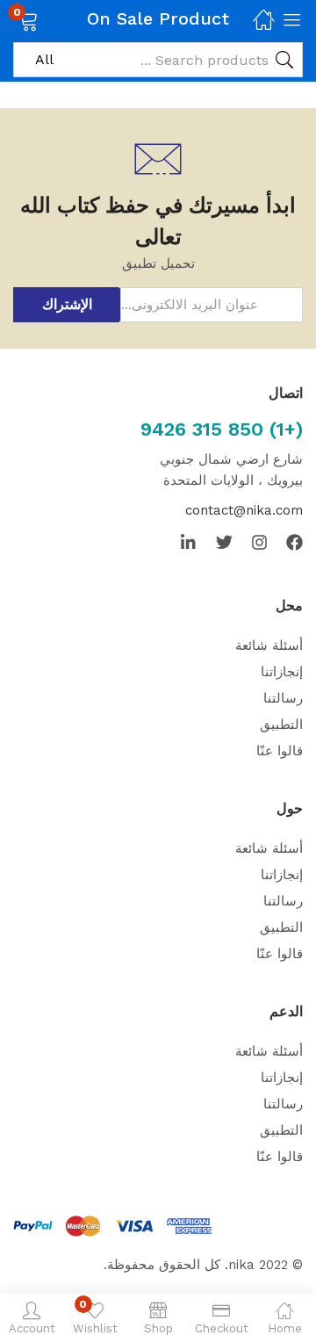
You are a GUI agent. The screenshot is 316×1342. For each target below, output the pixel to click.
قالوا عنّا (279, 751)
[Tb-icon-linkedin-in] (189, 542)
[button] (50, 19)
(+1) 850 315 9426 (221, 429)
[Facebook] (294, 542)
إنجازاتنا (282, 672)
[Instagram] (259, 542)
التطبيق (281, 724)
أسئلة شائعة (269, 645)
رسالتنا (283, 698)
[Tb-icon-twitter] (224, 542)
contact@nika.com (244, 510)
